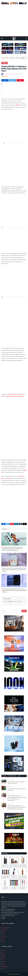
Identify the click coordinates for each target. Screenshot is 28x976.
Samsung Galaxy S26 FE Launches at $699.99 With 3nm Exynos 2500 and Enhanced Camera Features (12, 548)
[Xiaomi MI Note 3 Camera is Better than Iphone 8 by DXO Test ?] (14, 89)
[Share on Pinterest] (20, 80)
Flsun (2, 959)
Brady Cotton (9, 74)
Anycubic (3, 961)
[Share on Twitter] (12, 80)
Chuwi (2, 952)
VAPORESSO (4, 929)
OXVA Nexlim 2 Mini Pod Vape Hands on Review (15, 782)
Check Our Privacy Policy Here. (7, 910)
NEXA (2, 934)
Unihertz (3, 957)
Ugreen (3, 968)
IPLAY (2, 940)
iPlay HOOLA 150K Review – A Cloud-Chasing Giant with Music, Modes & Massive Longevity (16, 807)
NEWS (4, 63)
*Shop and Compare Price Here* (8, 915)
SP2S (2, 938)
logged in (11, 601)
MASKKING (3, 936)
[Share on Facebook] (5, 80)
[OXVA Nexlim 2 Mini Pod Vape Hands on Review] (3, 781)
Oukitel (2, 964)
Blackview (3, 954)
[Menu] (2, 38)
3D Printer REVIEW (12, 775)
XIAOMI (19, 775)
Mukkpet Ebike (4, 966)
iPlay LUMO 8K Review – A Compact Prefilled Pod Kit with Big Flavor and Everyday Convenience (17, 798)
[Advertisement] (14, 20)
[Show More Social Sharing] (25, 80)
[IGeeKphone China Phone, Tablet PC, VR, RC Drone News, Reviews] (14, 38)
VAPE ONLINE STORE (6, 927)
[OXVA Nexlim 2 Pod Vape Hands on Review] (3, 788)
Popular (4, 775)
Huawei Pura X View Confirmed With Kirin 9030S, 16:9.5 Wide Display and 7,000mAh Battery (14, 569)
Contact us (3, 909)
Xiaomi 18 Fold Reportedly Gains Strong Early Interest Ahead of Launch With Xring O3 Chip (14, 590)
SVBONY (3, 950)
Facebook (3, 917)
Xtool (2, 963)
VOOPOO (3, 931)
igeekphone (17, 974)
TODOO (3, 941)
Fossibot (3, 956)
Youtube (3, 918)
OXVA (2, 933)
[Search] (26, 38)
